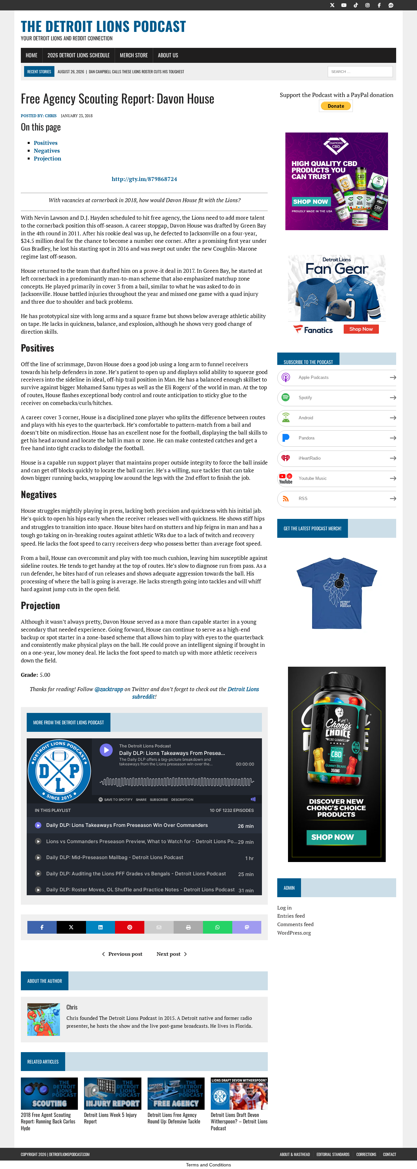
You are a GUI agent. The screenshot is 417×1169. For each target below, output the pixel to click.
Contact (389, 1154)
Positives (46, 142)
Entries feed (291, 915)
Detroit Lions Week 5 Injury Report (110, 1118)
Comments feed (295, 924)
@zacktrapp (108, 689)
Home (31, 55)
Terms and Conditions (208, 1164)
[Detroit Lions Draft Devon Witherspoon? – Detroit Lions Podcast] (239, 1105)
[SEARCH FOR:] (360, 71)
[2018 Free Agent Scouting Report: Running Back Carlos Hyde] (49, 1105)
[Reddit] (391, 4)
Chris (51, 115)
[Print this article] (188, 927)
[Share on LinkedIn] (100, 927)
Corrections (366, 1154)
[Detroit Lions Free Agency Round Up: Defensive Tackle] (176, 1105)
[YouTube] (344, 4)
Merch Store (134, 55)
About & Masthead (295, 1154)
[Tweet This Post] (71, 927)
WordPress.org (294, 932)
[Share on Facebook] (42, 927)
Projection (47, 158)
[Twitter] (332, 4)
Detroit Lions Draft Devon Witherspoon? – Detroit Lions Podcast (239, 1121)
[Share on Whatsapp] (217, 927)
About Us (168, 55)
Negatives (47, 150)
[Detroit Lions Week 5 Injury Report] (112, 1105)
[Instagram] (367, 4)
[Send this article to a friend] (159, 927)
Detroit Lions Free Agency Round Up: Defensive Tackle (174, 1118)
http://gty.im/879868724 (144, 179)
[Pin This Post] (129, 927)
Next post (168, 953)
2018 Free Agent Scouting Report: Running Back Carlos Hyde (48, 1121)
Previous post (125, 953)
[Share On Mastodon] (247, 927)
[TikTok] (356, 4)
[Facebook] (379, 4)
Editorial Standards (333, 1154)
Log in (284, 907)
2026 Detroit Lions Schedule (79, 55)
